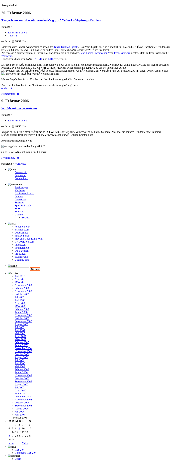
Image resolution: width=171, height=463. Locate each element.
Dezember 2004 (23, 396)
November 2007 (23, 315)
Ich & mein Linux (17, 32)
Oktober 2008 (22, 294)
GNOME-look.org (24, 241)
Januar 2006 (21, 372)
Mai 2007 (20, 333)
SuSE (18, 208)
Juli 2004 (19, 411)
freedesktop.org (122, 53)
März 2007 (20, 339)
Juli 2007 (19, 327)
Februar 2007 (22, 342)
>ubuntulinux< (22, 226)
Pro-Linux (20, 253)
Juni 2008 (20, 300)
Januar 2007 (21, 345)
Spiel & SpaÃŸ (23, 205)
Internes (19, 196)
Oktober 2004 (22, 402)
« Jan (11, 443)
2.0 (19, 449)
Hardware (20, 190)
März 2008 (20, 306)
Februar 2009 (22, 288)
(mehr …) (6, 88)
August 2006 (21, 357)
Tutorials (12, 35)
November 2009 (23, 285)
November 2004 (23, 399)
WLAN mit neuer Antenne (19, 108)
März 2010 (20, 282)
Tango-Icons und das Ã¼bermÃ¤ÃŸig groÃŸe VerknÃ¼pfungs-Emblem (51, 20)
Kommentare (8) (10, 157)
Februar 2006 (22, 369)
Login (18, 458)
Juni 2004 (20, 414)
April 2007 (20, 336)
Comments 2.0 (25, 452)
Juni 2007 (20, 330)
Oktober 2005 (22, 378)
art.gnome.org (22, 229)
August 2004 (21, 408)
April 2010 (20, 279)
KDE (51, 59)
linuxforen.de (22, 247)
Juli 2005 (19, 387)
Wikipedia (6, 56)
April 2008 (20, 303)
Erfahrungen (21, 187)
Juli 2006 (19, 360)
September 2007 (23, 321)
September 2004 (23, 405)
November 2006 (23, 351)
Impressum (20, 175)
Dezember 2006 (23, 348)
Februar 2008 (22, 309)
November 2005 (23, 375)
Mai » (25, 443)
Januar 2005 (21, 393)
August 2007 (21, 324)
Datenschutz (21, 178)
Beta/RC (26, 217)
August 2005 (21, 384)
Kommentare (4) (10, 93)
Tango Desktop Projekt (66, 46)
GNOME (38, 59)
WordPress (20, 163)
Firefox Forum (22, 235)
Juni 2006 (20, 363)
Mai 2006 (20, 366)
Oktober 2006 (22, 354)
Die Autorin (21, 172)
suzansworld (21, 256)
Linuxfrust (20, 199)
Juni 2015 (20, 276)
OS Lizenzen (22, 250)
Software (19, 202)
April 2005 (20, 390)
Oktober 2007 (22, 318)
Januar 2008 (21, 312)
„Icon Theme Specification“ (94, 53)
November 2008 (23, 291)
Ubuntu (19, 214)
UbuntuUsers (22, 259)
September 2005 (23, 381)
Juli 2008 (19, 297)
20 (10, 435)
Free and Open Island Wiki (29, 238)
